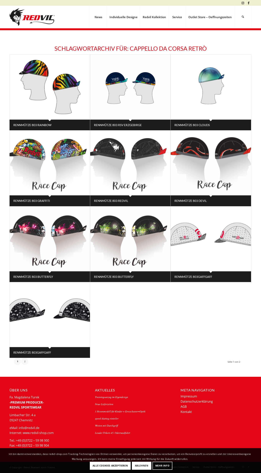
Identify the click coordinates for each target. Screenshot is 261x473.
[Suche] (242, 17)
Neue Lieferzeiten (104, 404)
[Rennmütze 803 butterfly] (50, 238)
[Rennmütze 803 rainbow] (50, 87)
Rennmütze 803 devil (190, 200)
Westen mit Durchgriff (106, 425)
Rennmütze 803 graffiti (31, 200)
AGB (184, 406)
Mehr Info (162, 465)
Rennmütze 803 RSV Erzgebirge (118, 125)
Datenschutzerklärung (197, 401)
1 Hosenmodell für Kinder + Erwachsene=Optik (120, 411)
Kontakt (186, 412)
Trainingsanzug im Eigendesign (111, 397)
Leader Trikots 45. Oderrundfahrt (112, 433)
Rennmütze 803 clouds (192, 125)
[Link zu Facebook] (248, 3)
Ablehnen (141, 465)
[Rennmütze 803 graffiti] (50, 162)
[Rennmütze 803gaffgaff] (211, 238)
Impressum (189, 396)
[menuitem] (98, 17)
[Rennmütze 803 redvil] (130, 162)
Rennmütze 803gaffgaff (193, 276)
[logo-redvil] (32, 17)
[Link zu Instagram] (243, 3)
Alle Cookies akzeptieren (110, 465)
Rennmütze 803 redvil (111, 200)
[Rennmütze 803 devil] (211, 162)
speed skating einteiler (106, 418)
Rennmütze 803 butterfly (33, 276)
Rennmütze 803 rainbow (32, 125)
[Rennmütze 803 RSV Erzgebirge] (130, 87)
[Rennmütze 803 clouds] (211, 87)
